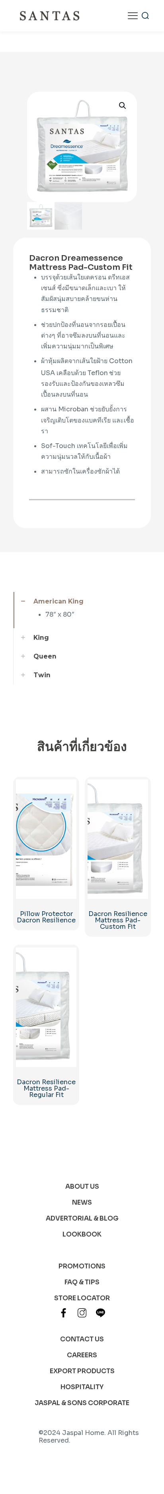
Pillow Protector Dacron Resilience (46, 917)
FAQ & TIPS (82, 1282)
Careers (82, 1355)
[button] (123, 106)
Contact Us (82, 1339)
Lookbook (82, 1234)
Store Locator (82, 1298)
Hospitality (82, 1387)
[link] (82, 610)
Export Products (82, 1371)
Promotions (82, 1266)
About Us (82, 1186)
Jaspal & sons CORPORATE (82, 1403)
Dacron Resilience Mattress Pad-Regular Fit (46, 1088)
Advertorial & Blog (82, 1218)
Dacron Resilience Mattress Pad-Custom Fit (117, 920)
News (82, 1202)
